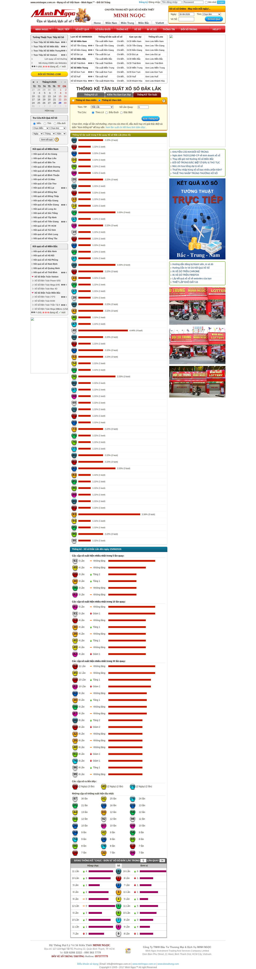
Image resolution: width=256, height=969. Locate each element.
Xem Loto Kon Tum (154, 72)
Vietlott (160, 23)
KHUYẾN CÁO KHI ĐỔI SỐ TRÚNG (190, 152)
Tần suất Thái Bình (103, 63)
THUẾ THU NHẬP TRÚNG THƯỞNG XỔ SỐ (195, 173)
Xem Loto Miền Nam (154, 41)
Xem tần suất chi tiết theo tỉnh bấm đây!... (126, 127)
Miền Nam (111, 23)
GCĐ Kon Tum (133, 72)
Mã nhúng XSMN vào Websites (53, 63)
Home (97, 23)
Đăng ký (143, 2)
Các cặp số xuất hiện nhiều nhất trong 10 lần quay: (99, 601)
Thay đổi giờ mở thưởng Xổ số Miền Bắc (193, 159)
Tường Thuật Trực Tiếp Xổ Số (48, 37)
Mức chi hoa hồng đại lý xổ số (187, 166)
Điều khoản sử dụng (87, 964)
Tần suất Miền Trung (104, 68)
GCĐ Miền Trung (134, 68)
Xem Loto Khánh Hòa (155, 81)
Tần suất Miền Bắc (103, 59)
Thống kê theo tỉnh (111, 100)
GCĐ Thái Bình (134, 63)
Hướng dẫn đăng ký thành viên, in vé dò (192, 264)
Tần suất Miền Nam (104, 41)
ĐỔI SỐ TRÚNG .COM (49, 74)
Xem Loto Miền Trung (155, 68)
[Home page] (61, 15)
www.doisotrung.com (168, 964)
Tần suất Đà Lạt (102, 54)
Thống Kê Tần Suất (147, 94)
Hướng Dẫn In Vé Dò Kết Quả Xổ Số (191, 268)
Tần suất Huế (101, 76)
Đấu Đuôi (113, 112)
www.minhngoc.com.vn (144, 964)
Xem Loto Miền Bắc (154, 59)
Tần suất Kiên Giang (104, 50)
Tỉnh (49, 123)
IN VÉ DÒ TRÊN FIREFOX (185, 275)
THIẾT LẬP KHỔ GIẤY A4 (185, 282)
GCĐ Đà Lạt (132, 54)
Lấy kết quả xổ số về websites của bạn (192, 278)
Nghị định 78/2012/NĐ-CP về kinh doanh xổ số (196, 155)
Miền (38, 123)
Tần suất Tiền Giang (104, 45)
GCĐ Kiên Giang (134, 50)
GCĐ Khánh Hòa (134, 81)
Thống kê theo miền (85, 100)
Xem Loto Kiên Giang (154, 50)
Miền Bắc (143, 23)
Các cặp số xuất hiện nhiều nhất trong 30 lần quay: (99, 661)
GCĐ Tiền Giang (134, 45)
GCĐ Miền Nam (134, 41)
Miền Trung (127, 23)
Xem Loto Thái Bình (154, 63)
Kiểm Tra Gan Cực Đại (119, 94)
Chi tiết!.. (121, 41)
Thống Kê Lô (90, 94)
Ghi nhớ (212, 2)
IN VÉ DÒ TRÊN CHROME (186, 271)
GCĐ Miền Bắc (134, 59)
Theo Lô (99, 112)
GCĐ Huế (131, 76)
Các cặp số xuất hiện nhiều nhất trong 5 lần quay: (98, 555)
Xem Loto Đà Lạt (152, 54)
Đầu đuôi (61, 123)
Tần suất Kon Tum (103, 72)
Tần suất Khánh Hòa (104, 81)
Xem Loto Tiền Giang (154, 45)
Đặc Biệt (127, 112)
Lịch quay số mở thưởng (56, 59)
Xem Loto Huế (151, 76)
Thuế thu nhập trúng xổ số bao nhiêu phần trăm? (197, 169)
